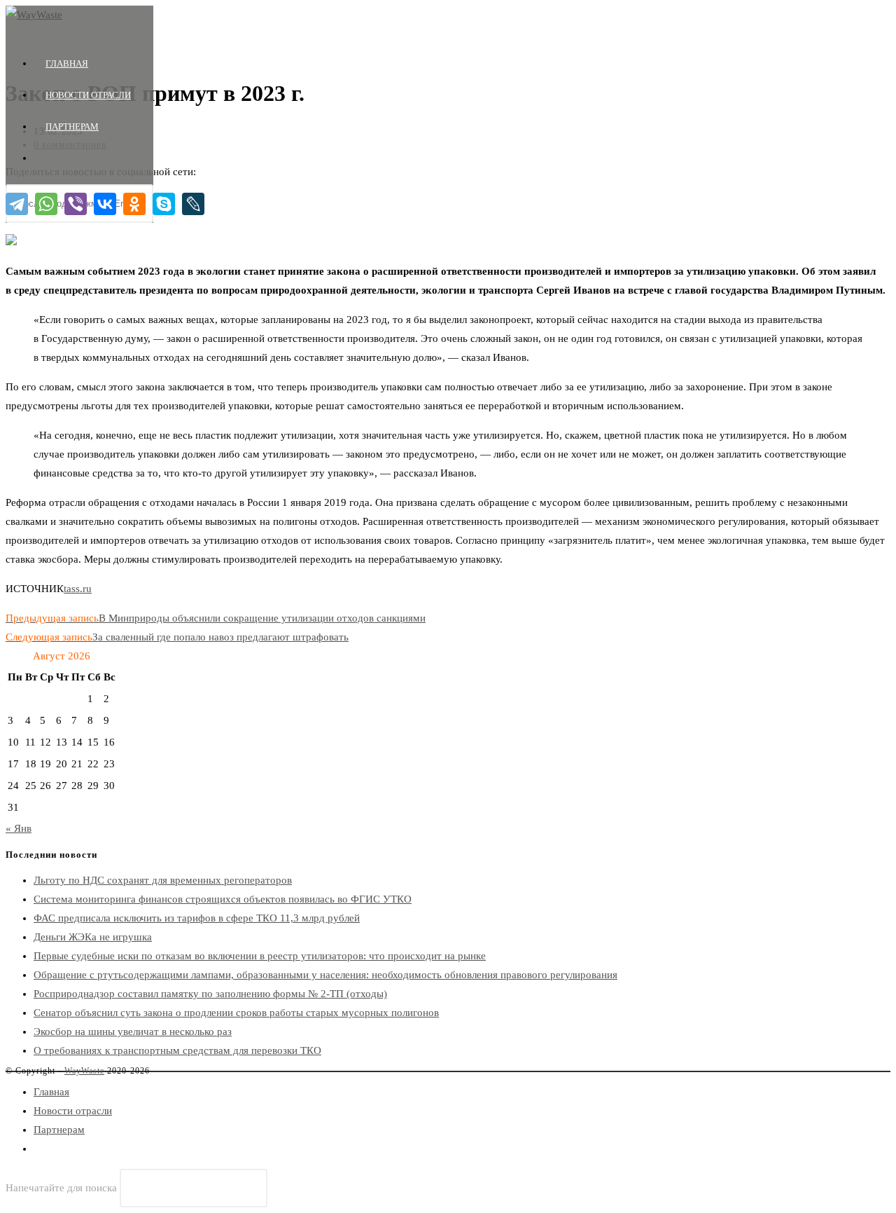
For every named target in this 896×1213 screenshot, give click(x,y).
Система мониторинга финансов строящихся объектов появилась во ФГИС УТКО (223, 899)
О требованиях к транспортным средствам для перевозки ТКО (177, 1050)
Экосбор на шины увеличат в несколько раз (133, 1031)
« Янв (18, 828)
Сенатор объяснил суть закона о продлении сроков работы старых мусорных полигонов (236, 1012)
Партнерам (59, 1129)
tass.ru (78, 588)
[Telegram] (17, 204)
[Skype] (164, 204)
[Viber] (75, 204)
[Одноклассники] (134, 204)
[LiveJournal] (193, 204)
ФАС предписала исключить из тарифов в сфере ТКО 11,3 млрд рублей (197, 918)
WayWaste (84, 1071)
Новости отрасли (73, 1110)
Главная (51, 1091)
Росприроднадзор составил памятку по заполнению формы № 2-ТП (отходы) (210, 993)
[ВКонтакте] (105, 204)
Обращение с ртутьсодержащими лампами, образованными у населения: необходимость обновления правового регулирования (325, 974)
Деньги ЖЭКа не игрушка (93, 937)
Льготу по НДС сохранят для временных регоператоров (163, 880)
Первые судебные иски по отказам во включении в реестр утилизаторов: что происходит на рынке (260, 955)
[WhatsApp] (46, 204)
